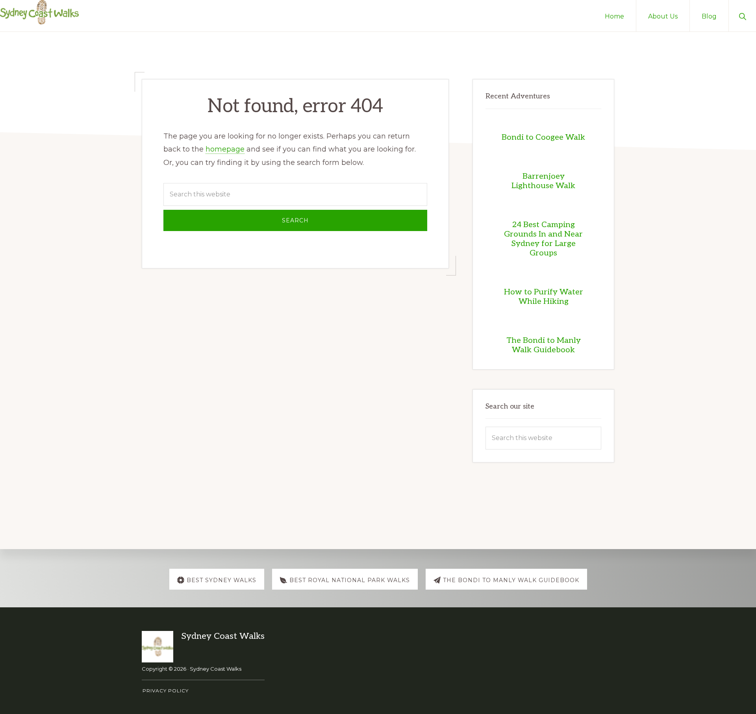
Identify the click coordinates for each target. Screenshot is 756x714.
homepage (225, 149)
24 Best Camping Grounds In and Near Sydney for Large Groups (543, 239)
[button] (742, 15)
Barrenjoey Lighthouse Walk (543, 181)
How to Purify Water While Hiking (543, 296)
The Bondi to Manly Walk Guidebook (543, 345)
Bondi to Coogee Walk (543, 137)
